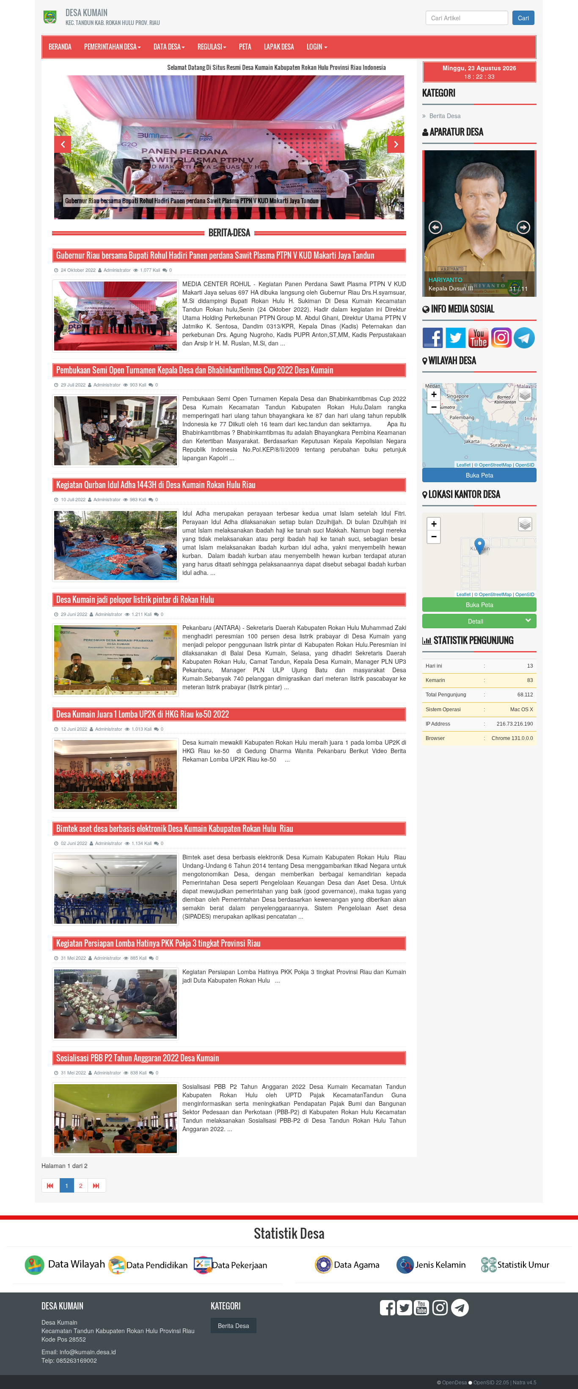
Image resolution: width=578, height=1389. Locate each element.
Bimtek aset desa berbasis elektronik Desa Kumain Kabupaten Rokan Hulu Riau (174, 829)
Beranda (60, 46)
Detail (475, 621)
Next (395, 144)
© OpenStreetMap (493, 464)
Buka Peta (479, 475)
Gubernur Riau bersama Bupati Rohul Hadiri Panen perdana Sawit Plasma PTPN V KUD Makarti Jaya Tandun (215, 255)
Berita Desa (444, 115)
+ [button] (434, 394)
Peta (245, 46)
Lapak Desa (279, 46)
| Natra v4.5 (523, 1382)
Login (315, 46)
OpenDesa (454, 1382)
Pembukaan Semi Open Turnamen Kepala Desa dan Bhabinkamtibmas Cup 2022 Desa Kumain (194, 370)
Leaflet (464, 464)
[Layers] (525, 394)
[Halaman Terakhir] (97, 1185)
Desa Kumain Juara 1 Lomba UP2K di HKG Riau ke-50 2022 (142, 714)
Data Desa (167, 46)
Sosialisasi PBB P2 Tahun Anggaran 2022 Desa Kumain (137, 1058)
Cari (523, 18)
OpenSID (524, 464)
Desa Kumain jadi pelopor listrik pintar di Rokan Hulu (135, 600)
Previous (62, 144)
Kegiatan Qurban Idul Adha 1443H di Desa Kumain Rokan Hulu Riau (156, 485)
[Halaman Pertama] (50, 1185)
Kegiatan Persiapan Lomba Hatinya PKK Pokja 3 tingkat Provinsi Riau (158, 943)
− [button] (434, 407)
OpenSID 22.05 (491, 1382)
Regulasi (210, 46)
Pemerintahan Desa (110, 46)
